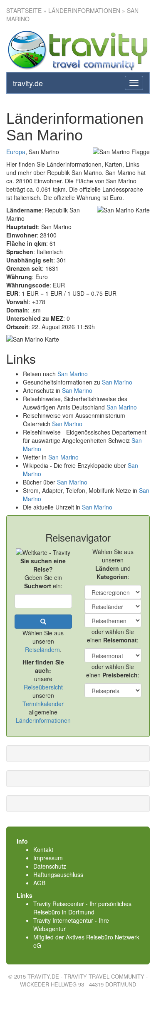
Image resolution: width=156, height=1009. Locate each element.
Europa (15, 151)
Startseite (24, 10)
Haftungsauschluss (58, 874)
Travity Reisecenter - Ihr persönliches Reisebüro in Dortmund (82, 907)
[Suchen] (43, 621)
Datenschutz (49, 866)
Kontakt (43, 849)
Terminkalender (43, 703)
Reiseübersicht (43, 687)
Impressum (48, 858)
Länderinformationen (43, 720)
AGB (39, 883)
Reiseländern (42, 649)
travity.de (28, 82)
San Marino (72, 374)
